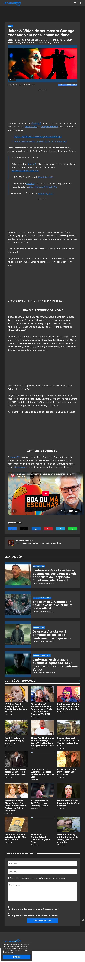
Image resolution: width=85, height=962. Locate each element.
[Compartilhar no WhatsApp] (72, 528)
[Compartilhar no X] (24, 528)
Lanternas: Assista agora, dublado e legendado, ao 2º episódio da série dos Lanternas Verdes (55, 664)
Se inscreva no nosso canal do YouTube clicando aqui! (40, 141)
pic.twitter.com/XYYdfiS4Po (24, 170)
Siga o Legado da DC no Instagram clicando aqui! (38, 136)
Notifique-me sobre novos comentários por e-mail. (33, 909)
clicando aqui (20, 467)
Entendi (16, 957)
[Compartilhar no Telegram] (60, 528)
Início (10, 26)
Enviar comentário (43, 921)
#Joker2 (32, 164)
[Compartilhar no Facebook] (12, 528)
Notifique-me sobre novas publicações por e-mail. (33, 915)
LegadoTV (15, 457)
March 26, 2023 (45, 177)
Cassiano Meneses (24, 541)
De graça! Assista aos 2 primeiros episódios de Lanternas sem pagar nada (52, 635)
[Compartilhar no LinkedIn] (36, 528)
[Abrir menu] (75, 3)
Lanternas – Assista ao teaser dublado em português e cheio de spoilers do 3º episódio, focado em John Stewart (55, 575)
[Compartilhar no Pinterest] (48, 528)
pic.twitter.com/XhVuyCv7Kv (43, 187)
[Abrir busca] (81, 3)
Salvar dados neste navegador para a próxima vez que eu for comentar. (37, 878)
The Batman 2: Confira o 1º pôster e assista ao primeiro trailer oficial (52, 605)
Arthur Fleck (31, 126)
